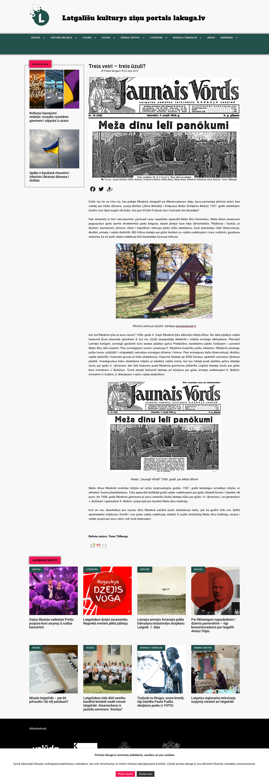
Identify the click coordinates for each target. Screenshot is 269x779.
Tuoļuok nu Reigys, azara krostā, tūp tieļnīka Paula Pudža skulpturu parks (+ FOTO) (160, 702)
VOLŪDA (36, 648)
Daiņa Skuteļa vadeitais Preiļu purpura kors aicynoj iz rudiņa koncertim (51, 623)
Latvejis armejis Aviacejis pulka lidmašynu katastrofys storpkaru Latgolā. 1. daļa (160, 623)
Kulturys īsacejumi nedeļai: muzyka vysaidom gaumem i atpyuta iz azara (49, 117)
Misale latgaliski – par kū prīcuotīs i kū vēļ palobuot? (48, 700)
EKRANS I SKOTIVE (203, 648)
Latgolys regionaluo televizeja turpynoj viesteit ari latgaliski (213, 700)
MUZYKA (36, 569)
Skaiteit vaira (145, 774)
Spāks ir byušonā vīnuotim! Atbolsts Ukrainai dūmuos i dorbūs (49, 176)
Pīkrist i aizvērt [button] (125, 774)
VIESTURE (144, 569)
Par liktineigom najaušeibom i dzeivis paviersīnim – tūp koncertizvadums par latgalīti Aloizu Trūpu (213, 625)
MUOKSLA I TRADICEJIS (151, 648)
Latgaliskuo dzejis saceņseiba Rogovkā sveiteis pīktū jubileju (105, 621)
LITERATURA (92, 569)
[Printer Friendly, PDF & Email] (99, 545)
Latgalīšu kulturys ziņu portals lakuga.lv (133, 18)
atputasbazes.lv (185, 326)
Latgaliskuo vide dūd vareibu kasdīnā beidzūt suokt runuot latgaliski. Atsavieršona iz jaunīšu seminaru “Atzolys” (104, 703)
